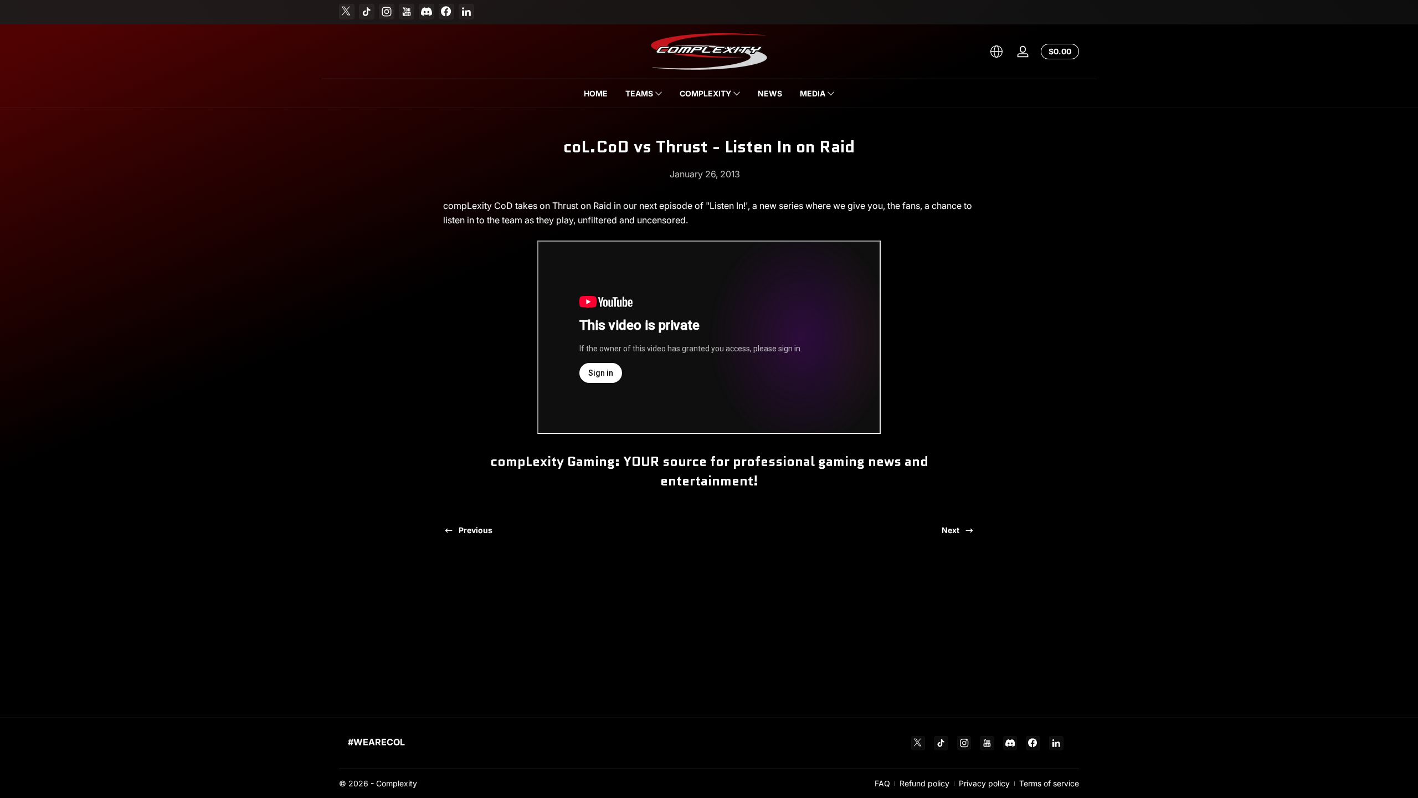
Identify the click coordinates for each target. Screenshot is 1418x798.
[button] (996, 51)
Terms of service (1049, 783)
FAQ (882, 783)
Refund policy (924, 783)
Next (950, 530)
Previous (475, 530)
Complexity (396, 783)
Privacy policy (984, 783)
